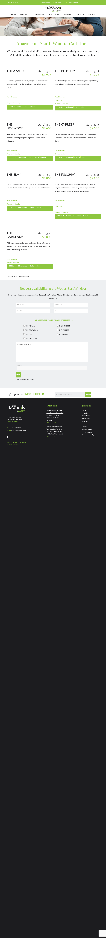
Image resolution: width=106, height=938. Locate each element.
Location (84, 424)
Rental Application (45, 2)
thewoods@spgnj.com (18, 430)
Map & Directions (12, 422)
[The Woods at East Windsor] (53, 9)
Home (84, 410)
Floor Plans (86, 416)
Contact (84, 426)
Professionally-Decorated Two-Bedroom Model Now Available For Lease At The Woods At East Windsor (54, 415)
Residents (85, 421)
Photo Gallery (86, 418)
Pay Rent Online (59, 2)
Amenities (85, 413)
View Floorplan (12, 97)
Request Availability (73, 2)
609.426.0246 (16, 428)
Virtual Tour (58, 100)
